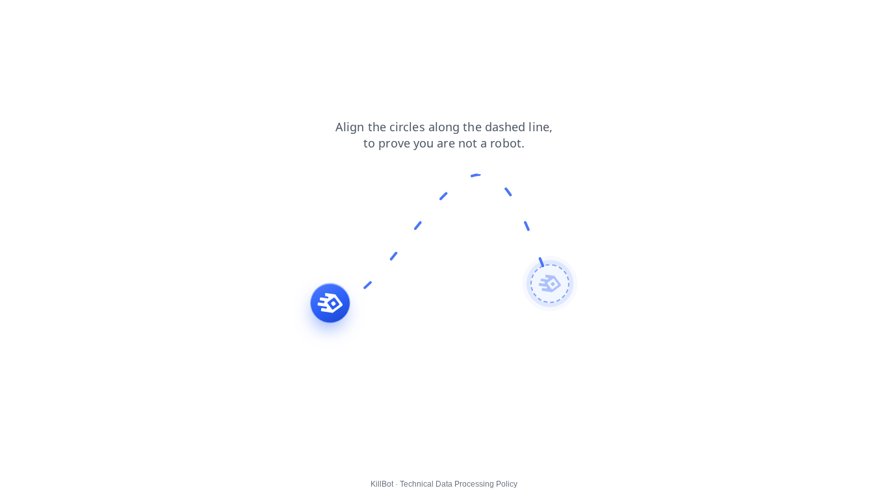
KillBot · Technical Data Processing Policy (444, 484)
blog (18, 19)
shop (52, 19)
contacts (95, 19)
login (138, 19)
